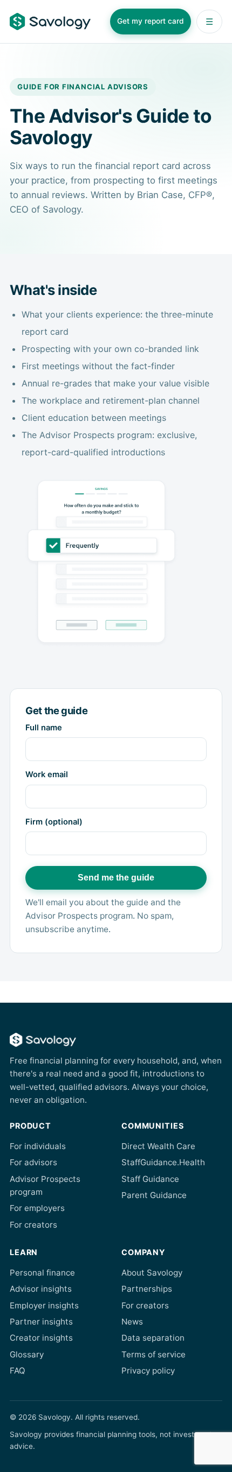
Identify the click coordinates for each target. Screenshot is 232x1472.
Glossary (27, 1354)
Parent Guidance (154, 1195)
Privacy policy (148, 1370)
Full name (43, 728)
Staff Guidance (150, 1179)
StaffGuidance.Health (163, 1162)
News (132, 1321)
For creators (33, 1225)
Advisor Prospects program (45, 1185)
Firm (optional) (54, 822)
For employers (37, 1208)
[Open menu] (209, 21)
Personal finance (42, 1272)
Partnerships (146, 1289)
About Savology (151, 1272)
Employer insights (44, 1305)
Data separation (153, 1338)
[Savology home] (50, 21)
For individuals (38, 1146)
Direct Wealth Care (158, 1146)
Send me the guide (116, 877)
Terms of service (153, 1354)
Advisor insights (41, 1289)
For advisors (33, 1162)
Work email (46, 774)
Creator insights (41, 1338)
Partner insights (41, 1321)
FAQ (17, 1370)
